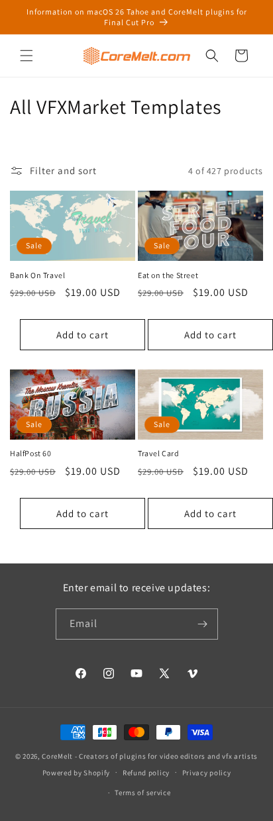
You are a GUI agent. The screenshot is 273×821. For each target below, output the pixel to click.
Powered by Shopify (76, 772)
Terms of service (142, 792)
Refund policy (146, 772)
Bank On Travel (37, 275)
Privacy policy (206, 772)
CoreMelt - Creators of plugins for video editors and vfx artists (150, 756)
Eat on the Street (168, 275)
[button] (26, 55)
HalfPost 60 (31, 453)
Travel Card (159, 453)
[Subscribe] (202, 624)
